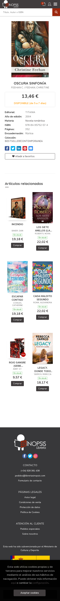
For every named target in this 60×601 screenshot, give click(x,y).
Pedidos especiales (30, 528)
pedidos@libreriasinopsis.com (30, 475)
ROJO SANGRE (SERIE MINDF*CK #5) (17, 364)
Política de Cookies (30, 512)
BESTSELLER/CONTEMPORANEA (24, 141)
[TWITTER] (30, 456)
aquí (13, 583)
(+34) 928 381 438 (30, 470)
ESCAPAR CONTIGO (17, 298)
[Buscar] (56, 12)
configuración (40, 583)
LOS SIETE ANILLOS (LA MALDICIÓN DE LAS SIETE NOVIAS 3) (42, 229)
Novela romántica (35, 120)
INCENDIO (17, 224)
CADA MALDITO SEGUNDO (42, 298)
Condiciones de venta (30, 502)
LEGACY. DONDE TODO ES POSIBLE (42, 369)
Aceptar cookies (29, 592)
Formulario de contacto (30, 480)
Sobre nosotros (30, 533)
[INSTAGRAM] (35, 456)
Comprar (17, 245)
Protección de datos (30, 507)
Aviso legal (30, 497)
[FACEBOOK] (24, 456)
